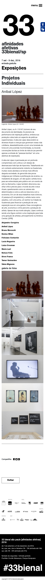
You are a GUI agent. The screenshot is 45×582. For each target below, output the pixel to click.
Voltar (10, 480)
